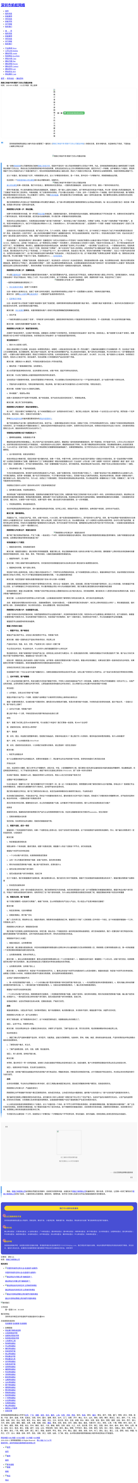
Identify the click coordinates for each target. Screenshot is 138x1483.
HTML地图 (20, 1438)
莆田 (49, 1423)
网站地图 (4, 1438)
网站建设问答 (10, 1356)
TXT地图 (29, 1438)
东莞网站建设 (10, 1403)
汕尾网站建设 (10, 1380)
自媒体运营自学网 (12, 1336)
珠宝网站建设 (10, 1395)
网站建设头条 (10, 1359)
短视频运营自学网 (12, 1338)
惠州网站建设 (10, 1390)
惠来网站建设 (10, 1393)
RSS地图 (36, 1438)
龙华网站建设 (10, 1361)
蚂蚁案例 (8, 16)
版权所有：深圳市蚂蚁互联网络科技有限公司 (18, 1443)
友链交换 (8, 1411)
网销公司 (22, 1191)
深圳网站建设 (10, 1374)
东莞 (63, 1415)
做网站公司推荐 (11, 1408)
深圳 (42, 1415)
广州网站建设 (10, 1398)
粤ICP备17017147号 (44, 1440)
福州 (94, 1415)
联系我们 (8, 27)
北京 (26, 1415)
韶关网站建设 (10, 1377)
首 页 (8, 31)
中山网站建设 (10, 1346)
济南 (68, 1415)
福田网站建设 (10, 1369)
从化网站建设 (10, 1400)
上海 (58, 1415)
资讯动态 (8, 19)
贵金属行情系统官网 (13, 1330)
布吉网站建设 (10, 1372)
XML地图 (12, 1438)
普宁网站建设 (10, 1385)
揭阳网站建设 (10, 1387)
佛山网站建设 (10, 1406)
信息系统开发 (10, 1364)
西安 (73, 1415)
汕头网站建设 (10, 1382)
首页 (7, 11)
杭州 (47, 1415)
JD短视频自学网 (11, 1333)
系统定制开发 (10, 1351)
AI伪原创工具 (10, 1341)
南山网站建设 (10, 1354)
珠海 (83, 1415)
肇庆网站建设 (10, 1348)
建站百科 (19, 78)
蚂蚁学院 (8, 21)
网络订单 (15, 1191)
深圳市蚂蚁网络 (13, 5)
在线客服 (8, 1323)
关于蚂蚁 (8, 24)
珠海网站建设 (10, 1343)
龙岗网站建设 (10, 1367)
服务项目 (8, 14)
